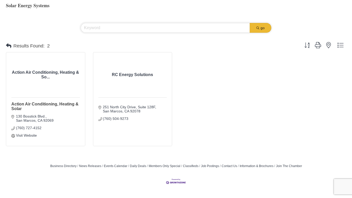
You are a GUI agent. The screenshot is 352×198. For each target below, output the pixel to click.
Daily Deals (138, 166)
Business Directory (63, 166)
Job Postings (210, 166)
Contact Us (229, 166)
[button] (8, 46)
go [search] (263, 28)
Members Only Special (164, 166)
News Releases (90, 166)
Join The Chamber (289, 166)
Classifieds (190, 166)
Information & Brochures (256, 166)
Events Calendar (115, 166)
